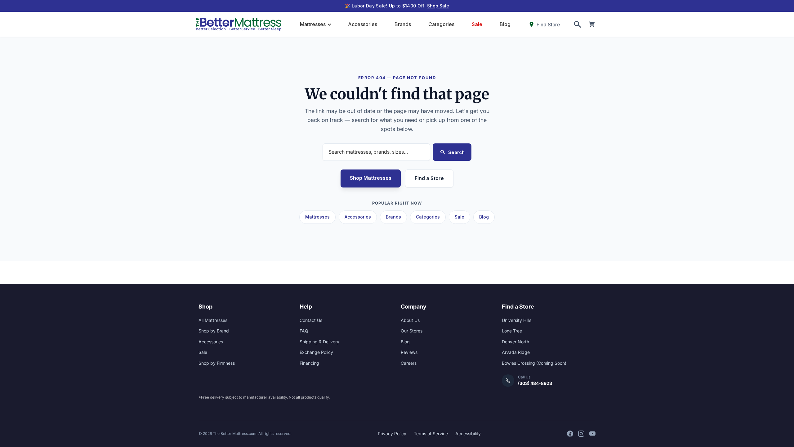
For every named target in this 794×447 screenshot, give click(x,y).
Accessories (362, 24)
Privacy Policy (392, 433)
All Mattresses (212, 320)
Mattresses (313, 24)
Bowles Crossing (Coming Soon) (534, 363)
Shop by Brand (213, 330)
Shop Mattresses (370, 178)
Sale (477, 24)
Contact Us (311, 320)
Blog (505, 24)
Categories (441, 24)
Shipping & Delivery (319, 341)
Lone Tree (512, 330)
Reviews (409, 352)
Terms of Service (431, 433)
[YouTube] (592, 434)
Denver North (515, 341)
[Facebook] (570, 434)
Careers (409, 363)
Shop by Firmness (216, 363)
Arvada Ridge (516, 352)
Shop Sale (438, 5)
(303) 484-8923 (535, 383)
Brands (403, 24)
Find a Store (429, 178)
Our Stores (411, 330)
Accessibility (468, 433)
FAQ (304, 330)
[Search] (577, 24)
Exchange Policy (316, 352)
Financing (309, 363)
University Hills (516, 320)
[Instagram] (581, 434)
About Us (410, 320)
